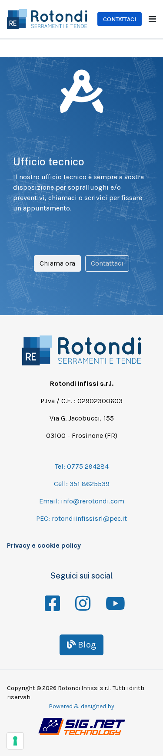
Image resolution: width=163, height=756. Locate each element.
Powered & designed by (81, 706)
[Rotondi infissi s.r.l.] (47, 18)
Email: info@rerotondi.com (81, 501)
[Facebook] (51, 597)
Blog (86, 645)
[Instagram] (82, 597)
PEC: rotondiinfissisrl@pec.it (81, 518)
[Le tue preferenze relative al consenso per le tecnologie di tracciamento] (15, 741)
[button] (152, 19)
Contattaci (119, 19)
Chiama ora (57, 263)
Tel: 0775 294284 (82, 466)
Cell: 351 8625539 (82, 484)
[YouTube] (112, 597)
